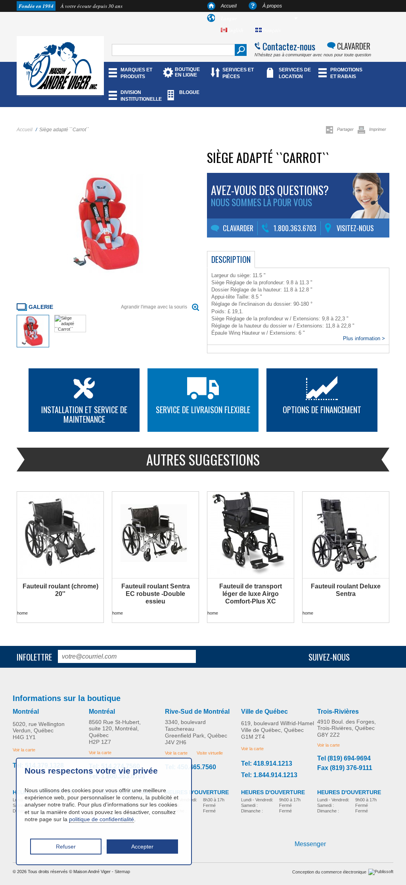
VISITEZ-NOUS (355, 228)
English (235, 30)
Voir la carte (24, 749)
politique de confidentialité (101, 819)
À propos (272, 6)
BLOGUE (189, 92)
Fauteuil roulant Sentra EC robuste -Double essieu (155, 594)
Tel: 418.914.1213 (266, 763)
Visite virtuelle (210, 753)
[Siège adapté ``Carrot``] (33, 345)
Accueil (229, 6)
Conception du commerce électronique (329, 872)
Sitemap (122, 871)
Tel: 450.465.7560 (190, 767)
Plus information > (364, 338)
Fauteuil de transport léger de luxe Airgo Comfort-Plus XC (250, 594)
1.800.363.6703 (295, 228)
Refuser (66, 846)
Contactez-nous (288, 46)
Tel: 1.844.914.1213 (269, 775)
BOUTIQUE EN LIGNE (187, 72)
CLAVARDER (353, 46)
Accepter (142, 846)
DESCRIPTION (231, 259)
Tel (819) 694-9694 (344, 758)
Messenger (310, 844)
